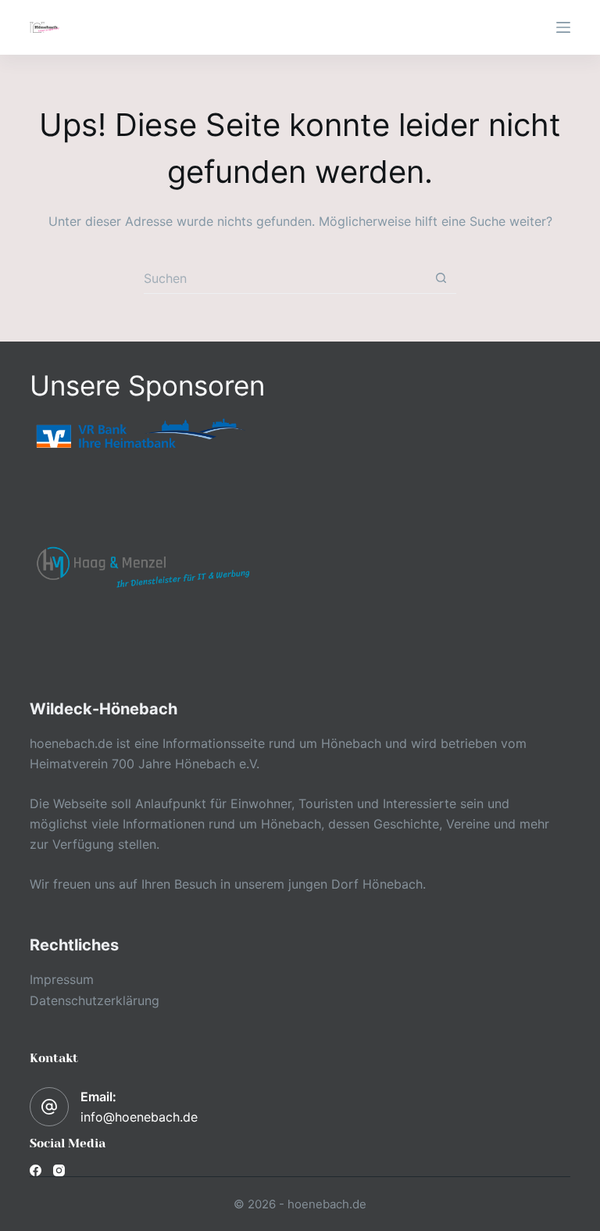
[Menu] (563, 27)
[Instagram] (59, 1170)
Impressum (62, 979)
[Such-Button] (441, 278)
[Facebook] (35, 1170)
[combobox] (285, 278)
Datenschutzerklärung (94, 1000)
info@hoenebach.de (139, 1117)
